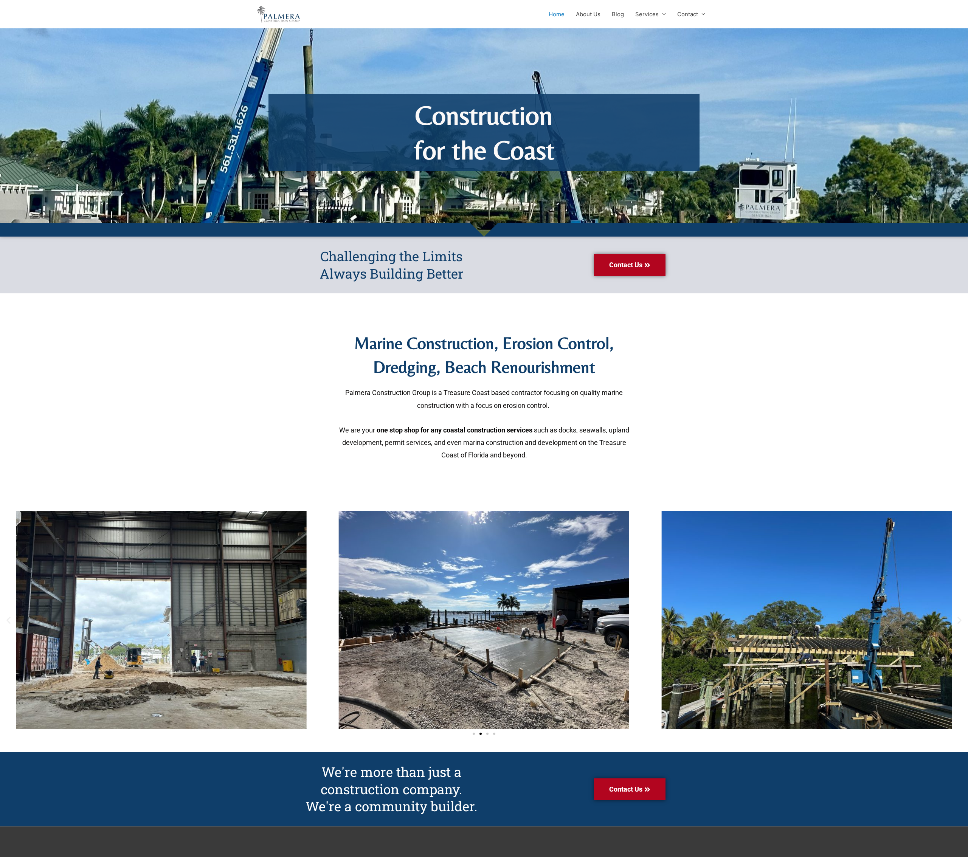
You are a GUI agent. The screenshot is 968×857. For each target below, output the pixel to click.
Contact (687, 14)
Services (647, 14)
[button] (8, 620)
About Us (588, 14)
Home (557, 14)
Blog (618, 14)
